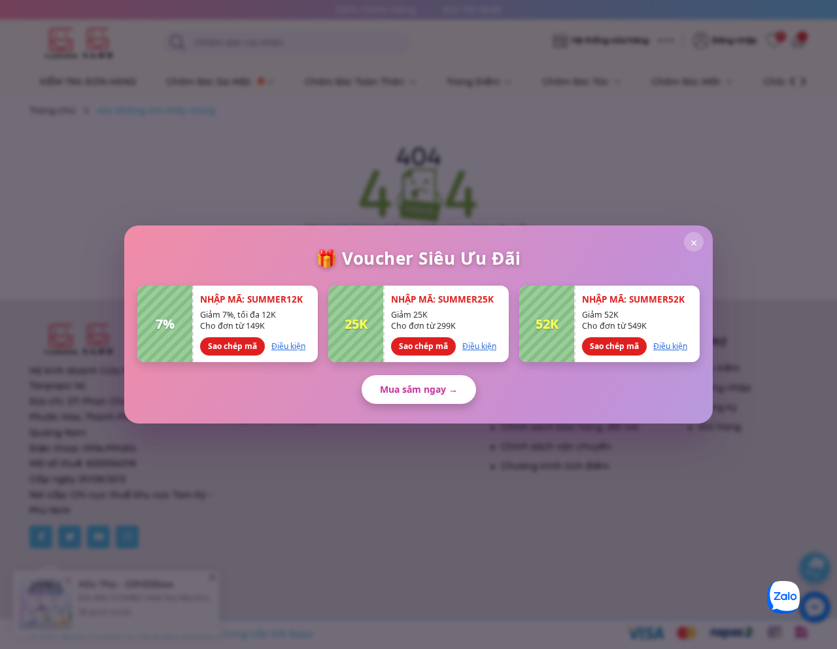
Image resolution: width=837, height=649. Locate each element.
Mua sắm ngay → (419, 389)
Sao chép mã (232, 346)
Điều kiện (288, 346)
